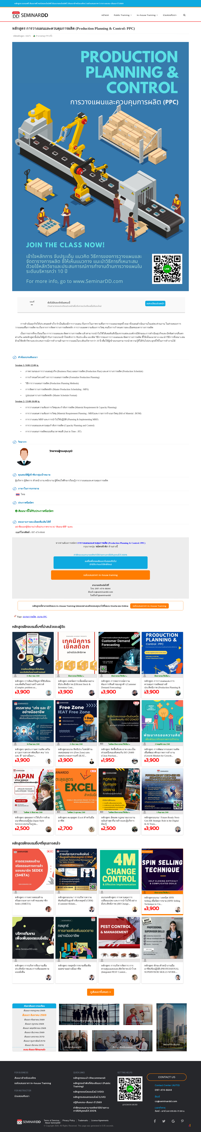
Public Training (122, 15)
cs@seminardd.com (166, 1101)
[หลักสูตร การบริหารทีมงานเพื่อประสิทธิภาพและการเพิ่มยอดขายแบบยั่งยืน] (34, 959)
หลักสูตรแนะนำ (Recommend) (89, 1078)
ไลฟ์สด (118, 744)
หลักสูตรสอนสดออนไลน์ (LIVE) (89, 1097)
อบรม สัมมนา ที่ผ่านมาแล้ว (34, 1049)
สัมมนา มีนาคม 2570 (34, 1045)
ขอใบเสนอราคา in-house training (100, 575)
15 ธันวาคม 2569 (33, 676)
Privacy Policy (69, 1120)
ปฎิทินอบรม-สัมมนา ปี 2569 (87, 1102)
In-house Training (146, 15)
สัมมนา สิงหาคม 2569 (34, 1015)
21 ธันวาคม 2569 (76, 744)
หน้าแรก (105, 15)
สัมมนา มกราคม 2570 (34, 1036)
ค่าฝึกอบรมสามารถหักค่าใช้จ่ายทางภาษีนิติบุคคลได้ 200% (100, 554)
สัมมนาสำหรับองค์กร (76, 3)
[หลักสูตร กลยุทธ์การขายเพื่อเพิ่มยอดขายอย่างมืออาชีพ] (77, 959)
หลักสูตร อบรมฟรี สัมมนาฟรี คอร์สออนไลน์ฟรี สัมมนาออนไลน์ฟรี (40, 3)
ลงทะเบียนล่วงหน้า (155, 303)
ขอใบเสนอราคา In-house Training (149, 606)
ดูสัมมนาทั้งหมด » (100, 992)
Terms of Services (51, 1120)
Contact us (166, 1077)
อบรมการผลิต (29, 617)
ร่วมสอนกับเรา (169, 15)
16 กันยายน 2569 (33, 744)
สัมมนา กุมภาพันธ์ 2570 (34, 1040)
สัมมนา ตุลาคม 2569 (34, 1023)
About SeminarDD (52, 1123)
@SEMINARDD (130, 1105)
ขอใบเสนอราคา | (93, 3)
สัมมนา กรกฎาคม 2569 (34, 1010)
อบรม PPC (42, 617)
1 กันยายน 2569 (162, 812)
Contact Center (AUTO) (167, 1085)
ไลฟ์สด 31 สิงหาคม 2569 (33, 812)
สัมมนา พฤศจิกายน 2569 (34, 1028)
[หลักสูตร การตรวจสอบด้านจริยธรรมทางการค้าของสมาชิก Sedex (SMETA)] (34, 891)
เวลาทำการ (160, 1107)
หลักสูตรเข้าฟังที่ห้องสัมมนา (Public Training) (92, 1084)
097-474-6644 (163, 1090)
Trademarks (83, 1120)
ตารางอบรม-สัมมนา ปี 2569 (111, 3)
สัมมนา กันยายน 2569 (34, 1019)
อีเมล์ (157, 1096)
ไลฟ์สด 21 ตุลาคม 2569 (76, 812)
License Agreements (100, 1120)
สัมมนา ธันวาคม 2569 (34, 1032)
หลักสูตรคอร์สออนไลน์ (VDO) (88, 1092)
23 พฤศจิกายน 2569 (162, 744)
